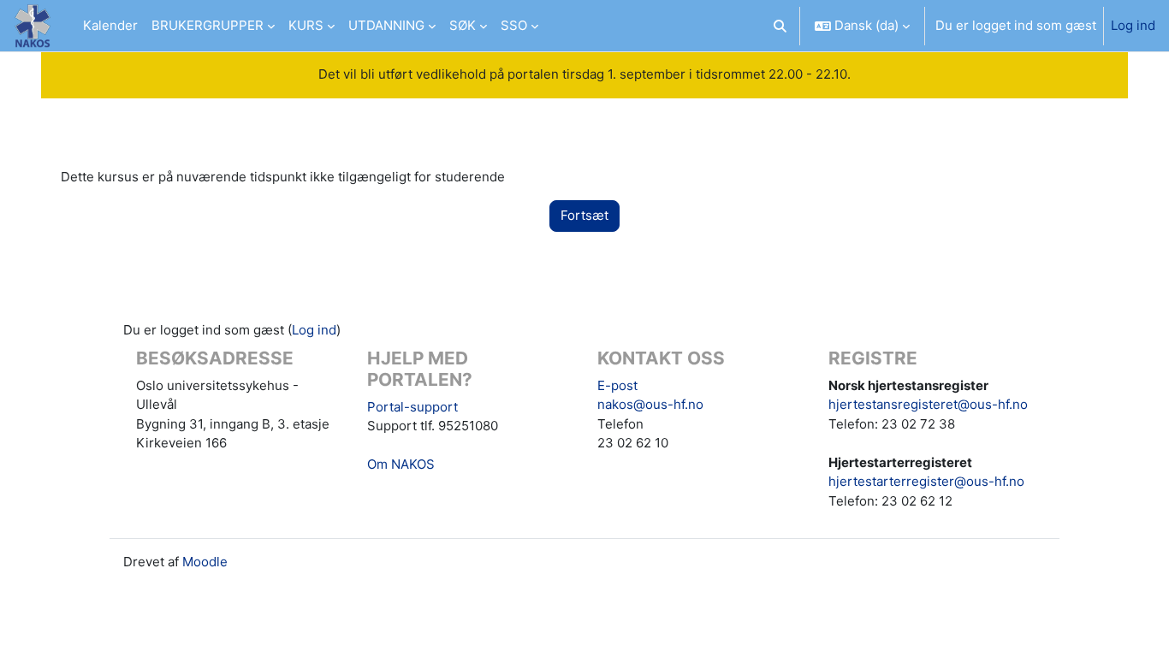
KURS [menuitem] (305, 25)
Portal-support (412, 407)
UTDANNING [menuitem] (386, 25)
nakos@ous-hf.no (650, 404)
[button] (781, 25)
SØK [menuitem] (462, 25)
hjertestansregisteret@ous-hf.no (928, 404)
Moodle (205, 561)
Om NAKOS (401, 464)
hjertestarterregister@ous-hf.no (926, 481)
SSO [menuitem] (514, 25)
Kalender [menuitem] (110, 25)
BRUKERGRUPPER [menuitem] (207, 25)
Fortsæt (584, 215)
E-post (617, 385)
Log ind (1133, 25)
